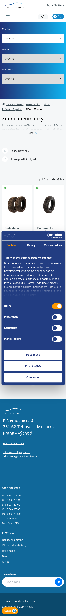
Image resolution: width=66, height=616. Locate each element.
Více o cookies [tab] (53, 245)
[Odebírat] (58, 582)
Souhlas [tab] (11, 245)
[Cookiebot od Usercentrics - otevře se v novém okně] (47, 235)
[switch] (57, 317)
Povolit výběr (33, 366)
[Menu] (8, 16)
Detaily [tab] (31, 245)
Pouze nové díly (20, 150)
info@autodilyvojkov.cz (16, 452)
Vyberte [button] (9, 38)
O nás (5, 561)
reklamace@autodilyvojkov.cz (20, 456)
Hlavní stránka (14, 104)
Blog (4, 556)
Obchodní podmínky (14, 545)
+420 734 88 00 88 (13, 443)
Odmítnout (33, 377)
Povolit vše (33, 354)
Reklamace (8, 550)
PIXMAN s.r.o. (25, 606)
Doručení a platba (12, 539)
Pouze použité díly (21, 159)
